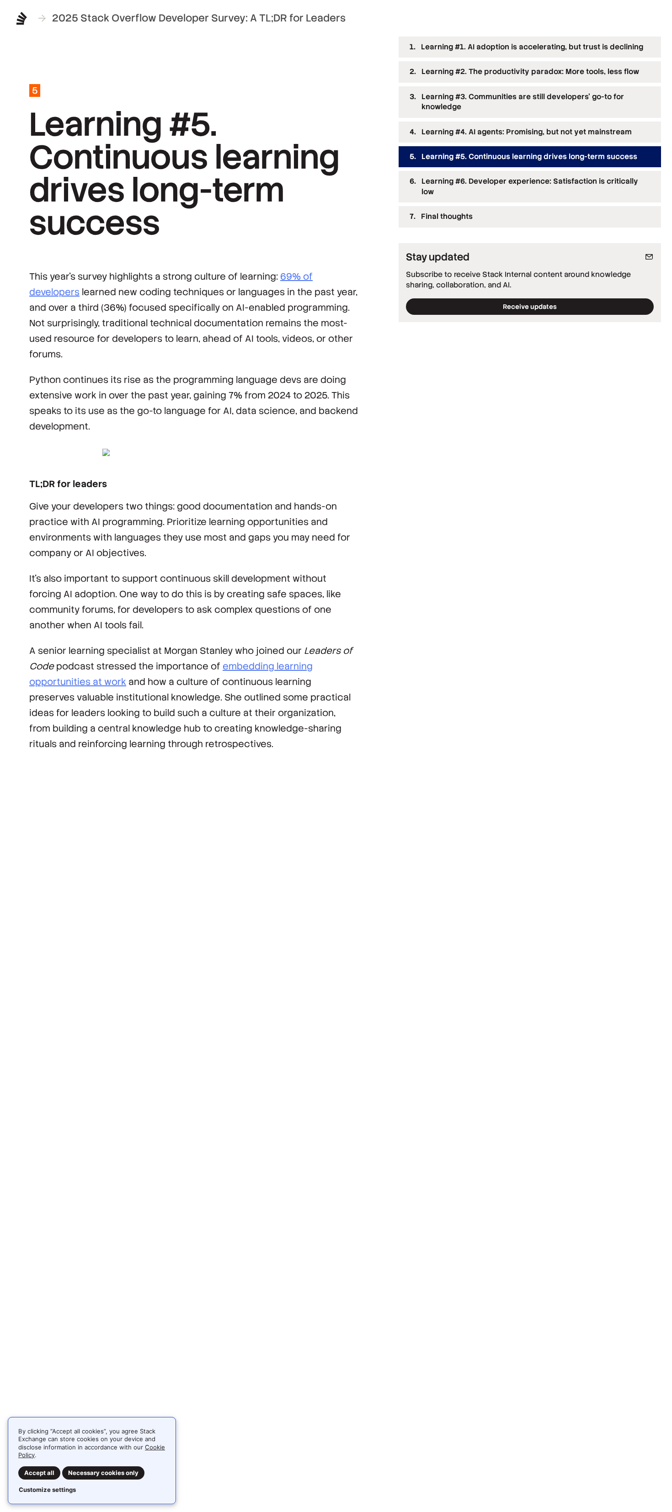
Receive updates (530, 306)
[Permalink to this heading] (20, 484)
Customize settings (47, 1489)
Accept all (39, 1472)
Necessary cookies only (103, 1472)
